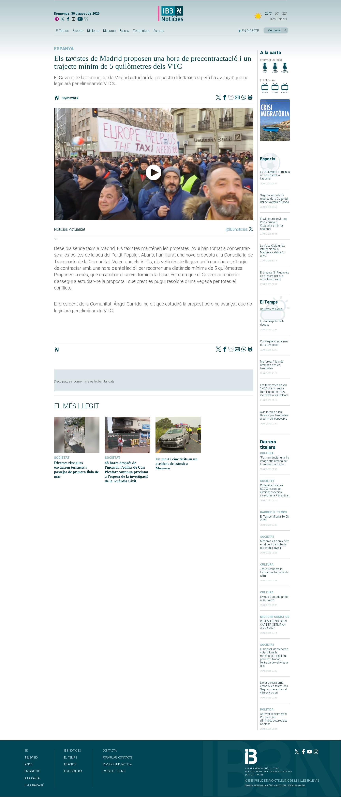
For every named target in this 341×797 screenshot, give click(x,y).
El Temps (62, 31)
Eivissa (124, 31)
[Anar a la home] (57, 19)
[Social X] (63, 19)
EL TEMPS (70, 757)
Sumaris (159, 31)
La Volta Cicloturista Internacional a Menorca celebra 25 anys (272, 251)
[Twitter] (218, 98)
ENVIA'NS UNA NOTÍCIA (117, 764)
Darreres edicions (271, 309)
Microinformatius (274, 617)
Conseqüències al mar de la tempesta (274, 343)
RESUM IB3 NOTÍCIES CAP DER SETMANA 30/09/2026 (273, 625)
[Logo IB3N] (170, 14)
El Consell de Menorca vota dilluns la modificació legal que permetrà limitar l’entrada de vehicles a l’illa (274, 658)
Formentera (141, 31)
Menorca (109, 31)
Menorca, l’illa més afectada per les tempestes (272, 365)
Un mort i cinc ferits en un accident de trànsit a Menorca (177, 463)
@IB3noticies (237, 229)
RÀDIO (29, 764)
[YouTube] (80, 19)
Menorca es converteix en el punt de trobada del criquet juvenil (274, 544)
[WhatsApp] (243, 98)
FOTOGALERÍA (73, 771)
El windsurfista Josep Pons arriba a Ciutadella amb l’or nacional (273, 224)
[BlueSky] (87, 19)
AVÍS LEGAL (281, 785)
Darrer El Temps (273, 512)
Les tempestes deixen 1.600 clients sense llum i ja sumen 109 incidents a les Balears (274, 390)
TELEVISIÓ (31, 757)
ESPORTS (70, 764)
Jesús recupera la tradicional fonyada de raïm (274, 572)
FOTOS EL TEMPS (113, 771)
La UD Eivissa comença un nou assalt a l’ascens (275, 175)
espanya (64, 48)
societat (267, 481)
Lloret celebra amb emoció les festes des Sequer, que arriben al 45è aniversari (274, 688)
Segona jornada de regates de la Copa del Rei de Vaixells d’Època (274, 199)
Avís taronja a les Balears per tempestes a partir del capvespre (274, 415)
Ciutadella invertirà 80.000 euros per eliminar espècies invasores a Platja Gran (274, 490)
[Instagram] (74, 19)
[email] (237, 98)
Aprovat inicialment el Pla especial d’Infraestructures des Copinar (274, 719)
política (267, 709)
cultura (267, 453)
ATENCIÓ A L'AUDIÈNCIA (264, 785)
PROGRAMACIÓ (34, 785)
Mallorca (93, 31)
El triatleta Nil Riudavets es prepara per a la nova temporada (274, 276)
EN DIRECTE (32, 771)
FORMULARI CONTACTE (117, 757)
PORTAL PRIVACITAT (296, 785)
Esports (78, 31)
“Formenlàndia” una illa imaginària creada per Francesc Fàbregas (274, 461)
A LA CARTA (32, 778)
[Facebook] (68, 19)
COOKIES (249, 785)
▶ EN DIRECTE (249, 31)
